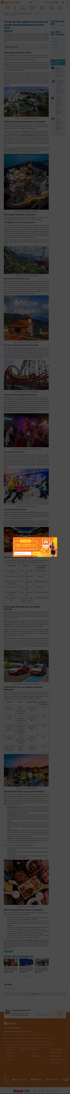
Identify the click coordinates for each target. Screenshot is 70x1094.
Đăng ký (36, 553)
